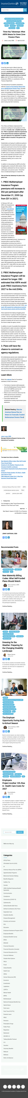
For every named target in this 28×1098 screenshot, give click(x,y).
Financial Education (8, 704)
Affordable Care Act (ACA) (10, 863)
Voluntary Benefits (8, 1048)
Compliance (7, 896)
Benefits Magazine (8, 879)
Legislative (6, 986)
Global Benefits (7, 968)
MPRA (5, 995)
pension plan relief (17, 493)
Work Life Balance (8, 714)
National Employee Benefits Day (12, 1002)
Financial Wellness (8, 955)
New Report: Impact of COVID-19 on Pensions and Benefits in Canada (15, 512)
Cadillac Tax (7, 882)
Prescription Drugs (15, 776)
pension (8, 493)
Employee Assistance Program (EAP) (13, 700)
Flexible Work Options (9, 636)
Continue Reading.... (7, 606)
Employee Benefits (9, 23)
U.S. (18, 28)
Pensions (12, 25)
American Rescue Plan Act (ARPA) (14, 18)
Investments (7, 983)
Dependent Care (8, 912)
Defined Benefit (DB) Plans (14, 21)
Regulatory (20, 25)
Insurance (5, 571)
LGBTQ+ (6, 989)
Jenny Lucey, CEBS (6, 436)
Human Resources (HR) (9, 709)
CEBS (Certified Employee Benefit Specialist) (12, 889)
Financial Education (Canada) (11, 949)
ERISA (5, 940)
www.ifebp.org (10, 843)
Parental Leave (7, 1014)
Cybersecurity (7, 902)
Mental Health (7, 638)
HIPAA (5, 974)
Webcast (6, 1051)
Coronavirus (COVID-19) (10, 899)
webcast (9, 379)
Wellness (6, 1054)
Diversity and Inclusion (9, 921)
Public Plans (7, 1027)
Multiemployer (20, 23)
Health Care (18, 569)
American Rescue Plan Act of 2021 (11, 487)
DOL (5, 924)
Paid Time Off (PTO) (9, 1011)
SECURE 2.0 (7, 1036)
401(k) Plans (7, 860)
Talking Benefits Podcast (10, 1039)
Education (6, 927)
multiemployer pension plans (11, 490)
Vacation (6, 1045)
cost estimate (10, 209)
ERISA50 (6, 943)
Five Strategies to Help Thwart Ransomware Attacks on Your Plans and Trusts (12, 504)
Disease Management (9, 772)
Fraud (5, 964)
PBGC (6, 25)
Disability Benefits (14, 631)
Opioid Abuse (7, 1005)
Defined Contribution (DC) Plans (12, 909)
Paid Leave (6, 1008)
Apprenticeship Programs (10, 872)
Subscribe (20, 832)
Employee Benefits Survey (10, 937)
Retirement (12, 28)
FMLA (5, 961)
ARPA (24, 487)
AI (4, 866)
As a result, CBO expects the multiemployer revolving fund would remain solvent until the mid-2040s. (14, 307)
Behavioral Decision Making (11, 876)
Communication (8, 893)
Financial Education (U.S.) (10, 952)
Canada (5, 631)
